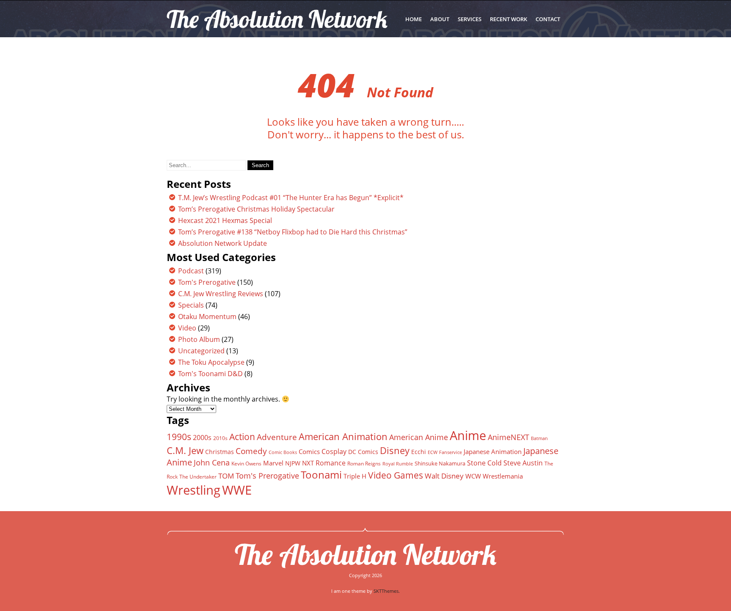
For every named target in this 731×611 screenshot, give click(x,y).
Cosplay (334, 451)
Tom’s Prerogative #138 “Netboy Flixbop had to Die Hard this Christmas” (292, 232)
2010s (220, 438)
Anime (468, 435)
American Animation (343, 436)
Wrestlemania (503, 476)
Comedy (251, 451)
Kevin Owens (246, 463)
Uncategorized (201, 350)
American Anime (418, 437)
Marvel (273, 463)
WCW (473, 476)
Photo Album (199, 339)
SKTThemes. (387, 591)
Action (242, 436)
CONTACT (548, 19)
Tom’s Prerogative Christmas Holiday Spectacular (256, 209)
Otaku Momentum (207, 316)
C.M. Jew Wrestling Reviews (220, 293)
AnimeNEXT (508, 437)
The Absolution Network (366, 554)
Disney (394, 450)
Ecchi (418, 452)
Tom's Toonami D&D (210, 373)
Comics (309, 451)
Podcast (191, 270)
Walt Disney (444, 476)
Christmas (219, 452)
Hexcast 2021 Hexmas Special (225, 220)
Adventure (277, 437)
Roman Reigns (364, 463)
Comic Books (283, 452)
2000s (202, 437)
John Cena (212, 462)
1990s (179, 437)
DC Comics (363, 452)
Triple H (355, 476)
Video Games (395, 475)
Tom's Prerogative (207, 282)
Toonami (321, 475)
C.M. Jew (185, 450)
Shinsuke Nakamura (440, 463)
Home (413, 19)
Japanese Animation (493, 451)
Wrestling (193, 490)
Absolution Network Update (222, 243)
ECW (432, 452)
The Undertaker (198, 476)
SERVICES (469, 19)
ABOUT (439, 19)
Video (187, 328)
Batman (539, 438)
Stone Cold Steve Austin (505, 463)
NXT (308, 463)
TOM (226, 476)
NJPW (292, 463)
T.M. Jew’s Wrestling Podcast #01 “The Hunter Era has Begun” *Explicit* (291, 197)
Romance (331, 463)
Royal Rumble (397, 463)
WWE (237, 490)
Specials (191, 305)
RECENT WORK (508, 19)
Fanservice (450, 452)
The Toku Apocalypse (211, 362)
